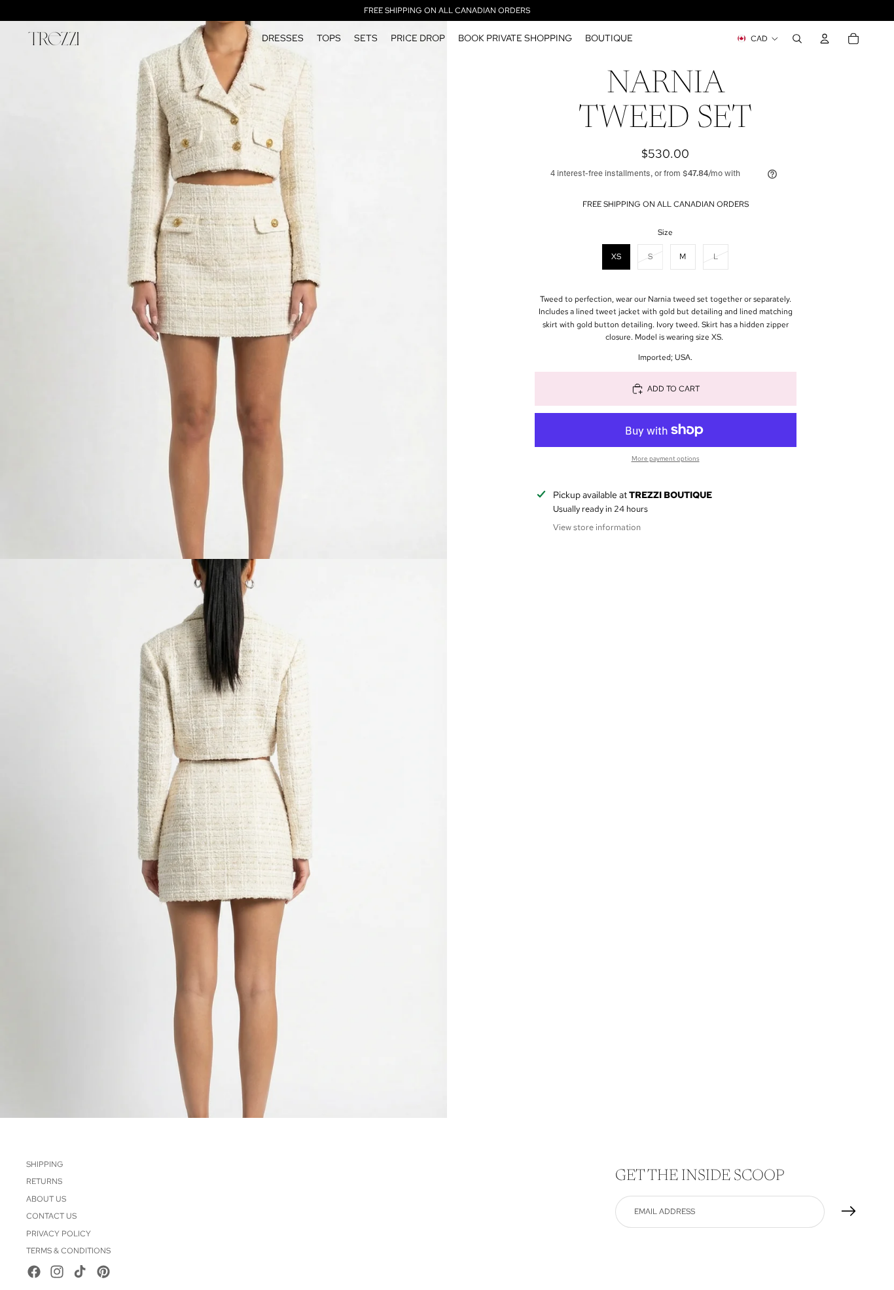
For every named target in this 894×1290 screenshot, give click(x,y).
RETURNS (44, 1181)
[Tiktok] (80, 1272)
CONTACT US (51, 1216)
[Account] (824, 38)
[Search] (797, 38)
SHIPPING (44, 1164)
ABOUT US (46, 1198)
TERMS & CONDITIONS (68, 1250)
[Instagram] (57, 1272)
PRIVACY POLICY (58, 1233)
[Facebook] (34, 1272)
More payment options (666, 458)
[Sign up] (849, 1211)
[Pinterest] (103, 1272)
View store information (597, 526)
